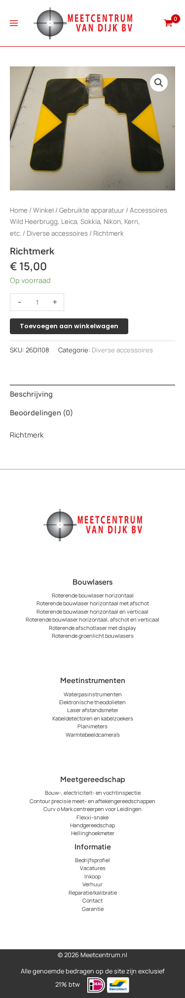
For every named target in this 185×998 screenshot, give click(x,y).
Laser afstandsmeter (92, 710)
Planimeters (92, 726)
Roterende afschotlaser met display (92, 627)
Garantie (93, 908)
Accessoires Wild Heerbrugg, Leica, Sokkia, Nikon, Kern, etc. (88, 222)
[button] (159, 83)
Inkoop (92, 876)
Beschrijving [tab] (31, 394)
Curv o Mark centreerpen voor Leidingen (92, 808)
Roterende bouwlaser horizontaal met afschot (93, 603)
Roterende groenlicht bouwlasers (93, 635)
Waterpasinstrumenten (93, 694)
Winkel (43, 210)
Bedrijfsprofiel (92, 860)
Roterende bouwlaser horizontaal (93, 595)
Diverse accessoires (57, 233)
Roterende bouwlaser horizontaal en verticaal (92, 611)
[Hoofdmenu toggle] (14, 23)
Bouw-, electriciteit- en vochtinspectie (93, 792)
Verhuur (92, 884)
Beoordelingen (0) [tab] (41, 412)
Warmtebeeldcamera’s (93, 734)
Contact (92, 900)
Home (19, 210)
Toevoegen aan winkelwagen (69, 326)
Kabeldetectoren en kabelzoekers (92, 718)
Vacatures (93, 868)
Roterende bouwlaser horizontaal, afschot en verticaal (92, 619)
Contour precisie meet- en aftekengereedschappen (92, 801)
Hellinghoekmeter (92, 833)
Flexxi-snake (92, 817)
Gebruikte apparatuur (91, 210)
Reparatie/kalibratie (93, 892)
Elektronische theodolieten (92, 702)
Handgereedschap (92, 825)
